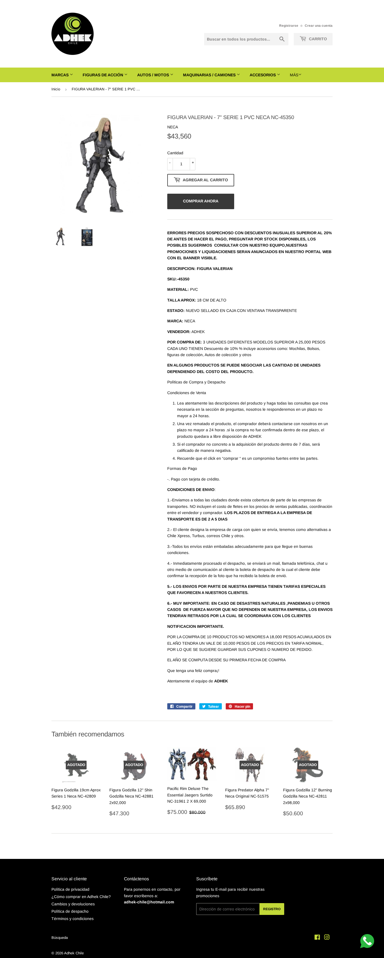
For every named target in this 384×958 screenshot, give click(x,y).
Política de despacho (70, 911)
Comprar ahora (200, 201)
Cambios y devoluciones (73, 904)
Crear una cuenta (319, 26)
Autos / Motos (153, 75)
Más (294, 75)
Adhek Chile (74, 953)
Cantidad (175, 153)
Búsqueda (59, 937)
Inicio (55, 89)
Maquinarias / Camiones (210, 75)
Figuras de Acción (103, 75)
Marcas (60, 75)
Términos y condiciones (72, 918)
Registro (272, 909)
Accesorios (263, 75)
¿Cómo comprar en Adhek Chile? (81, 896)
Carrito (317, 39)
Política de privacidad (70, 889)
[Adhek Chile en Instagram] (327, 938)
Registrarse (288, 26)
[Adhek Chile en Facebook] (317, 938)
